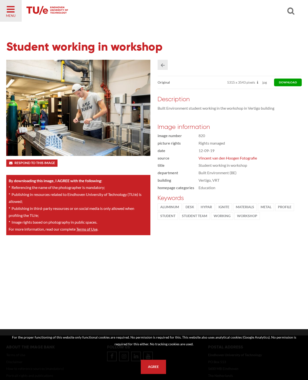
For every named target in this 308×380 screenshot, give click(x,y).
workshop (247, 216)
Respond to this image (34, 163)
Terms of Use (86, 229)
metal (266, 207)
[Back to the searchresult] (163, 65)
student (167, 216)
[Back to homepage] (82, 11)
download (288, 82)
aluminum (169, 207)
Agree (153, 367)
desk (190, 207)
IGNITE (223, 207)
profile (284, 207)
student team (194, 216)
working (222, 216)
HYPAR (206, 207)
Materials (245, 207)
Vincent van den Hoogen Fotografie (228, 158)
